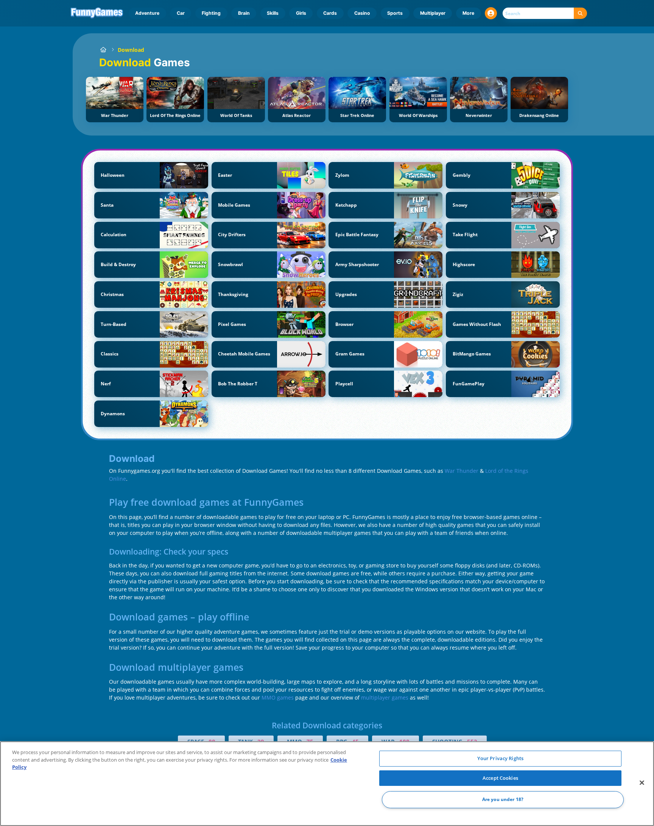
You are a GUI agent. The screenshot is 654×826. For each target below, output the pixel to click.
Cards (330, 13)
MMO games (278, 697)
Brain (244, 13)
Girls (301, 13)
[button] (491, 13)
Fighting (211, 13)
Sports (395, 13)
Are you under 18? (502, 799)
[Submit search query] (580, 13)
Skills (273, 13)
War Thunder (461, 470)
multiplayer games (384, 697)
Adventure (147, 13)
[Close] (642, 783)
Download (131, 49)
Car (181, 13)
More (468, 13)
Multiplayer (432, 13)
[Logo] (97, 13)
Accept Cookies (500, 778)
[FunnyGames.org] (103, 50)
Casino (362, 13)
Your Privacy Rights (500, 758)
